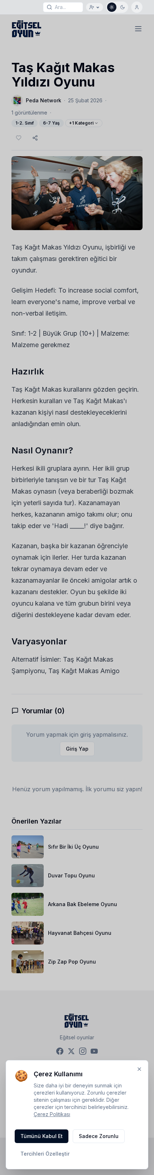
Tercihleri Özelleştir (44, 1154)
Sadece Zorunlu (99, 1136)
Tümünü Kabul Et (41, 1136)
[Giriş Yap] (137, 7)
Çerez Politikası (52, 1114)
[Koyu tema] (122, 7)
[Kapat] (139, 1069)
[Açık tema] (111, 7)
